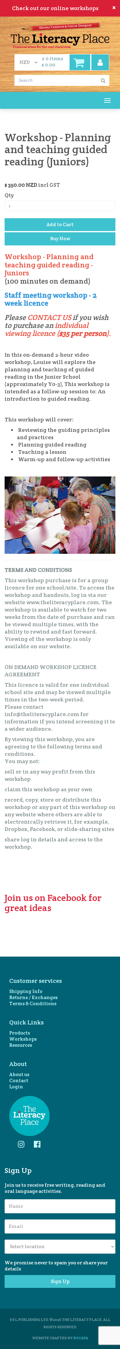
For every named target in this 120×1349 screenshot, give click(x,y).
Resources (20, 1045)
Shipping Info (25, 991)
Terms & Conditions (32, 1004)
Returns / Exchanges (33, 997)
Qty (10, 195)
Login (16, 1087)
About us (19, 1074)
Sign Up (60, 1281)
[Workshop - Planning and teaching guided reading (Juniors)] (60, 514)
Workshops (23, 1039)
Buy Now (60, 238)
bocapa (80, 1338)
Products (19, 1033)
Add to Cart (60, 224)
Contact (18, 1081)
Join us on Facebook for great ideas (53, 903)
